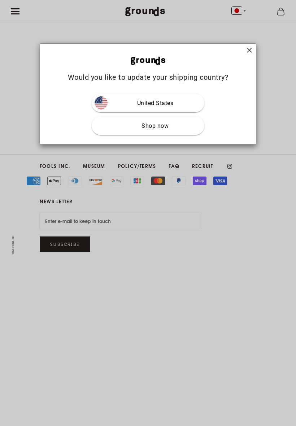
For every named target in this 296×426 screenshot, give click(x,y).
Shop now (155, 125)
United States (155, 103)
